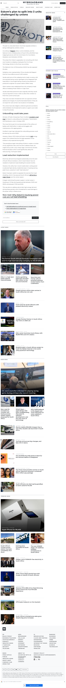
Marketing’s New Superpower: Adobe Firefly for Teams (58, 49)
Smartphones (5, 527)
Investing (52, 643)
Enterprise (38, 639)
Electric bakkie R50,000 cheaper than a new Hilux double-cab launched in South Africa (29, 428)
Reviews (37, 645)
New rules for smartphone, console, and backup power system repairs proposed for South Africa (7, 414)
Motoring (18, 425)
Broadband (22, 636)
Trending (18, 439)
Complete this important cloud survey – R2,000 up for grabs (58, 19)
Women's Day (56, 74)
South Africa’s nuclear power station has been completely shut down (6, 549)
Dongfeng (50, 121)
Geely (48, 125)
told (31, 136)
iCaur (48, 129)
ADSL (19, 634)
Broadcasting (4, 275)
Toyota (49, 142)
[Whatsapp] (10, 669)
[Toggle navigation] (1, 3)
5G (3, 634)
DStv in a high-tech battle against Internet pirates (7, 278)
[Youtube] (16, 669)
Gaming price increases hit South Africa (22, 547)
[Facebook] (4, 669)
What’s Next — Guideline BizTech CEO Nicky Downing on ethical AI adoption (59, 86)
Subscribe (62, 3)
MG (48, 136)
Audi (48, 113)
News (7, 7)
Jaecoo (49, 132)
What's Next (39, 7)
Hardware (53, 641)
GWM (48, 127)
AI (16, 407)
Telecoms (6, 648)
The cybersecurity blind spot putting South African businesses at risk (57, 29)
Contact (21, 659)
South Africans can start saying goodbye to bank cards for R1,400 (29, 484)
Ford (48, 123)
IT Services (6, 645)
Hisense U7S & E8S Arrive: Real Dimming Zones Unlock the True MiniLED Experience (29, 589)
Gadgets (3, 407)
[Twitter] (7, 669)
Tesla (48, 144)
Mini (48, 138)
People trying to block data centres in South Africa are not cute (28, 291)
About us (21, 653)
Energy (3, 9)
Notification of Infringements (44, 655)
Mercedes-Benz (51, 134)
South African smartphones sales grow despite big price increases (29, 617)
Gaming (3, 389)
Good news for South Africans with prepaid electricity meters (27, 305)
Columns (52, 638)
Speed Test (57, 7)
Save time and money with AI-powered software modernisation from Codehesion (37, 280)
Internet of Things (40, 643)
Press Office (14, 7)
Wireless (37, 648)
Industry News (30, 7)
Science (18, 345)
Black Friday (7, 636)
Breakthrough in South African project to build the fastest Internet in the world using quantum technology (29, 349)
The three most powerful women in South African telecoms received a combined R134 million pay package (30, 471)
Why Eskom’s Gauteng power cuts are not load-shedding (20, 196)
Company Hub (48, 7)
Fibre (51, 639)
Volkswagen (50, 146)
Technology (53, 646)
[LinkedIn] (13, 669)
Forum (22, 7)
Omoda (49, 140)
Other (48, 150)
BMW (48, 115)
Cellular (18, 600)
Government (38, 641)
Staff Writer (5, 17)
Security (6, 646)
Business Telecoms (20, 468)
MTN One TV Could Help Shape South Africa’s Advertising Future (58, 40)
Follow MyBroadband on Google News (16, 208)
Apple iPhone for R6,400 (11, 530)
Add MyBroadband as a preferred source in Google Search (21, 206)
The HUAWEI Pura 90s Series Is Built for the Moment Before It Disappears (29, 456)
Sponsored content (22, 657)
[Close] (64, 681)
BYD (48, 117)
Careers (21, 661)
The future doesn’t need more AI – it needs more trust (58, 96)
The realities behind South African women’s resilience (59, 77)
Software (37, 646)
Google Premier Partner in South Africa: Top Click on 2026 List (29, 319)
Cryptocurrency (9, 639)
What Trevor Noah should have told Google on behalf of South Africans (28, 574)
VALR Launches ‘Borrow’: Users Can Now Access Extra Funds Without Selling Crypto (59, 60)
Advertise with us (24, 655)
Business (4, 256)
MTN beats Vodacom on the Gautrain (28, 602)
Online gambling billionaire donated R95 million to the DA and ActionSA (22, 279)
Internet (18, 275)
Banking (18, 482)
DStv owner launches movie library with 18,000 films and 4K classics (29, 333)
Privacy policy (39, 653)
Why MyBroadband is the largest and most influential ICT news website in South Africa (37, 412)
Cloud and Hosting (40, 638)
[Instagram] (19, 669)
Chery (48, 119)
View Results (55, 157)
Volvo (48, 148)
